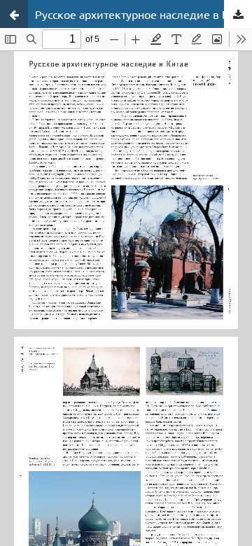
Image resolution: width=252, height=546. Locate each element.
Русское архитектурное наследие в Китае (143, 14)
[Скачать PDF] (238, 14)
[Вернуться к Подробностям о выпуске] (14, 14)
